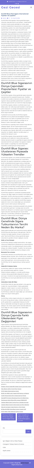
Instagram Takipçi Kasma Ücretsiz (13, 444)
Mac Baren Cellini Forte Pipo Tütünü (11, 389)
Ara (4, 428)
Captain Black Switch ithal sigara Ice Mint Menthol (15, 404)
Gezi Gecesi (10, 7)
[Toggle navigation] (31, 7)
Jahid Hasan (25, 463)
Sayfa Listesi (6, 450)
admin (4, 18)
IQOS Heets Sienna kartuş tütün (10, 391)
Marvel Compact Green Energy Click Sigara (13, 407)
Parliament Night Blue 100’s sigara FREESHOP (14, 400)
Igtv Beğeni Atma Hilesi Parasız (12, 441)
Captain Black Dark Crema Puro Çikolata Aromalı (14, 402)
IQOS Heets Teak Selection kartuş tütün (12, 411)
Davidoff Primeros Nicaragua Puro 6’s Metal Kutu (15, 398)
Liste (4, 447)
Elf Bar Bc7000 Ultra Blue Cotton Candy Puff (13, 409)
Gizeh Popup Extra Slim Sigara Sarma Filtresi (13, 395)
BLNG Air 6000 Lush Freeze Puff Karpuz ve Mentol (15, 393)
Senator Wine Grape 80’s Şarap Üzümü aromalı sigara (16, 386)
